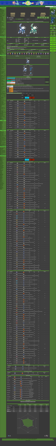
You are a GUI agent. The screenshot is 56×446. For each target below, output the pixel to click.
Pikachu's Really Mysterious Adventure (2, 152)
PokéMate (1, 105)
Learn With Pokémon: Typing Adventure (2, 88)
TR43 (7, 241)
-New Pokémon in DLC (2, 35)
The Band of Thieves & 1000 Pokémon (2, 77)
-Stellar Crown (1, 166)
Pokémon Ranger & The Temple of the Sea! (3, 136)
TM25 (7, 298)
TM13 (7, 281)
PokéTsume (1, 54)
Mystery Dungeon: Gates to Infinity (2, 85)
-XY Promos (1, 176)
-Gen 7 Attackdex (1, 19)
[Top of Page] (53, 439)
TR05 (7, 216)
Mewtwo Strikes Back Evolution (3, 144)
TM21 (7, 172)
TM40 (7, 191)
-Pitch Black (1, 161)
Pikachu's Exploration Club (2, 151)
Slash (9, 110)
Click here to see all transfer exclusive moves (28, 401)
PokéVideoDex (1, 50)
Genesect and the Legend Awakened (2, 140)
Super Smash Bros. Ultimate (2, 73)
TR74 (7, 260)
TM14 (7, 168)
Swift (9, 191)
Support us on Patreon (28, 440)
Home (4, 6)
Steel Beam (8, 369)
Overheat (10, 241)
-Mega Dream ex (1, 179)
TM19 (7, 170)
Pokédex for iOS (1, 89)
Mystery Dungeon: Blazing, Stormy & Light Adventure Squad (3, 93)
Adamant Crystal (31, 74)
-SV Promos (1, 175)
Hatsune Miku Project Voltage (2, 29)
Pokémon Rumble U (2, 84)
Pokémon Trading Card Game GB (3, 112)
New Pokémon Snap (2, 67)
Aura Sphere (10, 148)
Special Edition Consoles (2, 115)
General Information (2, 121)
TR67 (7, 256)
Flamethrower (10, 214)
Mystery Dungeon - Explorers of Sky (3, 95)
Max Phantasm (8, 386)
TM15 (7, 285)
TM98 (7, 206)
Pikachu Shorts (3, 146)
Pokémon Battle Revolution (2, 94)
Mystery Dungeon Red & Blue (2, 103)
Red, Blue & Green (1, 109)
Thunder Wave (10, 168)
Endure (10, 233)
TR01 (7, 212)
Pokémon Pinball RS (2, 102)
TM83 (7, 348)
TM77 (7, 342)
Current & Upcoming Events (2, 34)
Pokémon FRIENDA (2, 119)
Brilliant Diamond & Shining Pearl (3, 63)
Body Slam (10, 212)
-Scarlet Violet (1, 170)
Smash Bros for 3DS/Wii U (2, 81)
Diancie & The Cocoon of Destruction (2, 141)
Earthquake (10, 300)
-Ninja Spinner (1, 178)
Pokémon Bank (1, 75)
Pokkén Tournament (2, 80)
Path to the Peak (1, 49)
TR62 (7, 252)
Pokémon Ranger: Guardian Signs (2, 91)
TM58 (7, 325)
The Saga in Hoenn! (2, 40)
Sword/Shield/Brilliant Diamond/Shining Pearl (14, 93)
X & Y (0, 74)
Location (41, 17)
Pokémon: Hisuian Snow (2, 48)
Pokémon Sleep (1, 61)
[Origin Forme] (29, 36)
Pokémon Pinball (1, 111)
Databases (3, 7)
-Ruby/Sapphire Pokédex (2, 10)
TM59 (7, 327)
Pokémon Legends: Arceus (26, 93)
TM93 (7, 359)
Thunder (10, 298)
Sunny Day (10, 187)
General (38, 17)
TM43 (7, 193)
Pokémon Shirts (1, 32)
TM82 (7, 346)
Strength (10, 361)
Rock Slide (10, 174)
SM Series (1, 129)
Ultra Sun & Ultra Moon (2, 69)
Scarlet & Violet (1, 57)
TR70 (7, 258)
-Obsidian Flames (1, 169)
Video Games (3, 55)
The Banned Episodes (2, 45)
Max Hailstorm (8, 388)
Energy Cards (1, 158)
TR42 (7, 239)
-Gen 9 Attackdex (1, 20)
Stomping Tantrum (11, 206)
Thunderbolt (10, 220)
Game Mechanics (1, 24)
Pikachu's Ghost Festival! (2, 150)
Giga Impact (10, 166)
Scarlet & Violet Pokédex (17, 6)
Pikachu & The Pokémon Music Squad (3, 154)
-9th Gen (1, 26)
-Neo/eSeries (1, 173)
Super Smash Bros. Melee (2, 108)
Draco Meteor (8, 367)
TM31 (7, 302)
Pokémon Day (1, 31)
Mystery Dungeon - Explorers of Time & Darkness (3, 97)
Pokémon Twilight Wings (2, 47)
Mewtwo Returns (1, 133)
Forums (6, 6)
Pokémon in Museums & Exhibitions (2, 30)
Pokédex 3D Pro (1, 87)
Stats (45, 17)
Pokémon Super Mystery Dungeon (2, 79)
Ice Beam (10, 216)
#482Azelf (10, 435)
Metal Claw (10, 104)
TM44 (7, 321)
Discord (10, 6)
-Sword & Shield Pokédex (2, 13)
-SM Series (1, 171)
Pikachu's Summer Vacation (2, 147)
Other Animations (1, 51)
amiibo (0, 117)
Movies (3, 130)
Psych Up (10, 342)
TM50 (7, 323)
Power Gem (10, 254)
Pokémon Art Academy (2, 76)
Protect (9, 287)
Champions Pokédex (23, 6)
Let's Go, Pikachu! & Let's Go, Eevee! (3, 70)
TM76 (7, 340)
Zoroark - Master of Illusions (2, 138)
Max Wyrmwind (8, 390)
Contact (8, 6)
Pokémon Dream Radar (2, 83)
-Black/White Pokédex (2, 11)
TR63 (7, 254)
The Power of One (1, 132)
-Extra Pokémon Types (2, 157)
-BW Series (1, 172)
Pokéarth (27, 6)
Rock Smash (10, 363)
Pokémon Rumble (1, 92)
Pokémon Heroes (1, 134)
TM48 (7, 195)
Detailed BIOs (1, 122)
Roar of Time (10, 127)
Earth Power (10, 256)
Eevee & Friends (1, 153)
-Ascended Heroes (1, 162)
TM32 (7, 304)
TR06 (7, 218)
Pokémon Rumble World (2, 78)
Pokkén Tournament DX (2, 72)
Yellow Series (1, 124)
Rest (9, 172)
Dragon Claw (10, 146)
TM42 (7, 319)
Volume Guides (1, 123)
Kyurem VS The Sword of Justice (3, 139)
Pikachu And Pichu (1, 148)
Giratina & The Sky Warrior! (2, 137)
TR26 (7, 233)
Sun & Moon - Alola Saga (2, 42)
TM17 (7, 287)
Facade (10, 189)
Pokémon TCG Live (2, 68)
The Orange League (2, 39)
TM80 (7, 344)
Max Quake (8, 394)
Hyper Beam (10, 285)
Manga (3, 120)
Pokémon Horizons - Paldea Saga (3, 44)
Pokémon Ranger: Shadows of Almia (3, 96)
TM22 (7, 174)
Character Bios (1, 38)
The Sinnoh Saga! (1, 41)
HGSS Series (1, 127)
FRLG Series (1, 125)
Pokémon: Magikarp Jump (2, 71)
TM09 (7, 166)
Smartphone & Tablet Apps (2, 116)
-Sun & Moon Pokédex (2, 12)
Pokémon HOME (1, 64)
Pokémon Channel (1, 101)
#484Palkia (45, 435)
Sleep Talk (10, 235)
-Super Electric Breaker (2, 183)
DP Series (1, 126)
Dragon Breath (10, 106)
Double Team (10, 304)
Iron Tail (10, 125)
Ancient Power (10, 108)
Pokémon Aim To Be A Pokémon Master (3, 43)
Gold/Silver (1, 106)
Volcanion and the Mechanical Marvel (2, 142)
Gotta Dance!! (1, 149)
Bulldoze (10, 348)
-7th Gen (1, 27)
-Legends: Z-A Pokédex (2, 15)
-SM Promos (1, 189)
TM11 (7, 279)
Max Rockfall (8, 392)
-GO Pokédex (1, 14)
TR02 (7, 214)
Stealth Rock (10, 340)
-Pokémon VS (1, 187)
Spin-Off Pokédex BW (2, 23)
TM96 (7, 361)
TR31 (7, 237)
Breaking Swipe (10, 208)
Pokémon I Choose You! (2, 143)
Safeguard (10, 170)
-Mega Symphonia (1, 180)
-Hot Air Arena (1, 182)
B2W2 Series (1, 128)
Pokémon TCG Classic (2, 159)
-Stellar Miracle (1, 184)
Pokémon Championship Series (3, 28)
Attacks (43, 17)
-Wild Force (1, 186)
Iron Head (10, 260)
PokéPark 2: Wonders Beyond (3, 86)
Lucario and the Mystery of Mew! (3, 135)
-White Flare (1, 164)
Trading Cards (3, 155)
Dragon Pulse (10, 252)
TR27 (7, 235)
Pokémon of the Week (2, 25)
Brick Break (10, 193)
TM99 (7, 208)
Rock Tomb (10, 195)
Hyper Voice (10, 239)
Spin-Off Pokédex (1, 22)
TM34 (7, 187)
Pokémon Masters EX (2, 60)
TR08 (7, 220)
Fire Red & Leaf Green (2, 99)
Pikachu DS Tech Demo (2, 104)
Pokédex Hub (13, 6)
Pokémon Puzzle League (2, 110)
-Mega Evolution (1, 163)
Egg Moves (48, 17)
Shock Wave (10, 306)
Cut (9, 359)
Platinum (1, 90)
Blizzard (10, 218)
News (0, 8)
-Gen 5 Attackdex (1, 18)
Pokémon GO (1, 59)
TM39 (7, 189)
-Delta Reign (1, 160)
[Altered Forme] (27, 36)
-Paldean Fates (1, 168)
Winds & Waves (1, 56)
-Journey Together (1, 165)
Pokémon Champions (2, 58)
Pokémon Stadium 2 (2, 107)
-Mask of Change (1, 185)
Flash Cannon (10, 112)
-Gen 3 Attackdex (1, 17)
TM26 (7, 300)
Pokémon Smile (1, 66)
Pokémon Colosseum (2, 100)
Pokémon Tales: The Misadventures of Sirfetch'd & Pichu (2, 53)
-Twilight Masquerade (2, 167)
